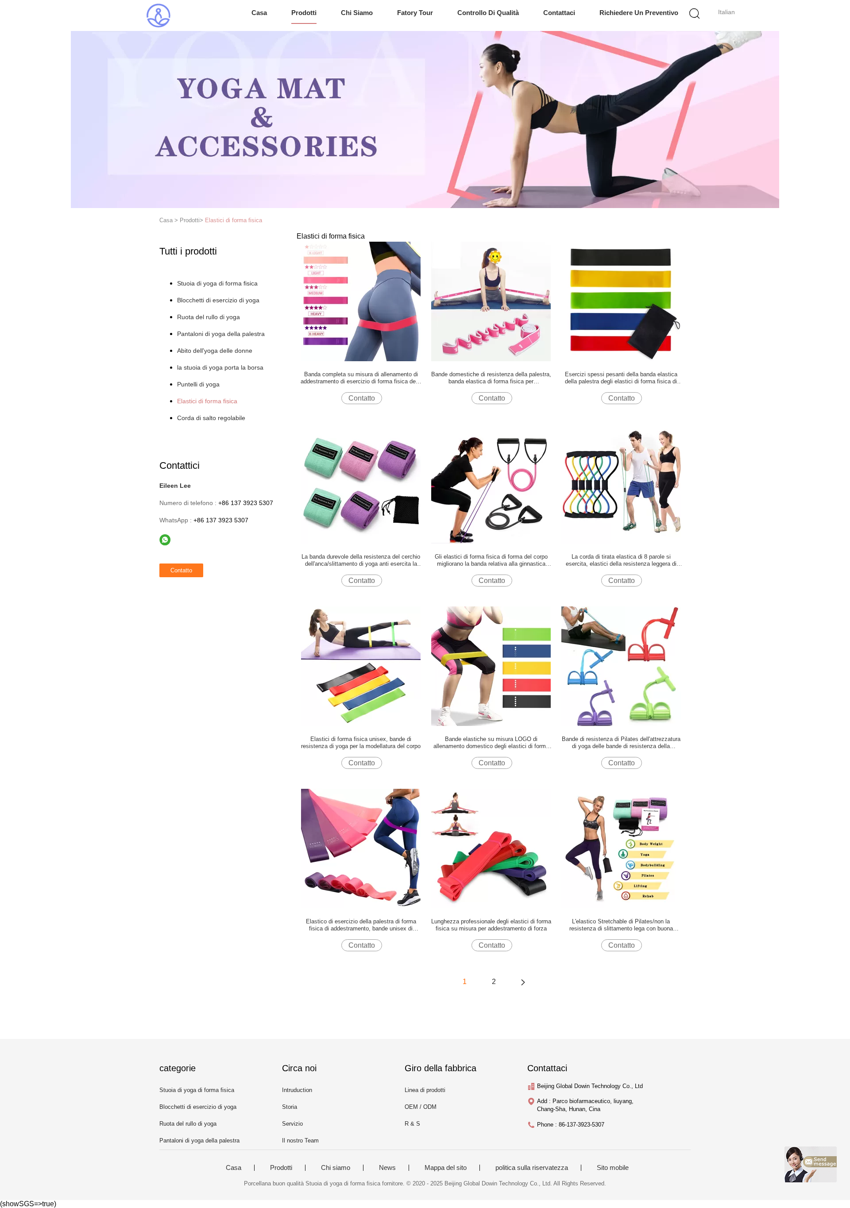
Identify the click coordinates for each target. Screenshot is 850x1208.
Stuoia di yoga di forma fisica (217, 283)
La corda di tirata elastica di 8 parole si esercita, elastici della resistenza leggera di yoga (621, 560)
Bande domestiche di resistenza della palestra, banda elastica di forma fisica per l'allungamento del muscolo (491, 378)
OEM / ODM (421, 1107)
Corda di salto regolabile (211, 417)
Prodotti (304, 12)
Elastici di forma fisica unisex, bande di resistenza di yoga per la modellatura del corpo (361, 742)
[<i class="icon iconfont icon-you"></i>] (523, 982)
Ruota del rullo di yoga (208, 316)
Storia (289, 1107)
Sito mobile (613, 1168)
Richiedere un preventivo (638, 12)
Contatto (361, 398)
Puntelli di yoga (198, 384)
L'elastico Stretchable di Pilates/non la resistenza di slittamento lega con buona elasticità (621, 925)
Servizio (292, 1123)
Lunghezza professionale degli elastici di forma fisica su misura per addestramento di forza (491, 925)
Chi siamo (357, 12)
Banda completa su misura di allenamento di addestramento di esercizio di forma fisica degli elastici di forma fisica (361, 378)
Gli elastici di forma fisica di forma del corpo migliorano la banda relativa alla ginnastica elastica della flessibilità (491, 560)
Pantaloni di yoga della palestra (221, 333)
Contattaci (559, 12)
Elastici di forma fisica (233, 220)
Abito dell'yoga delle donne (214, 350)
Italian (726, 11)
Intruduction (297, 1090)
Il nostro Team (300, 1140)
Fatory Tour (415, 12)
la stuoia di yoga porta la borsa (220, 367)
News (387, 1168)
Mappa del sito (446, 1168)
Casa (259, 12)
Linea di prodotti (425, 1090)
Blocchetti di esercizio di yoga (218, 300)
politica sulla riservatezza (531, 1168)
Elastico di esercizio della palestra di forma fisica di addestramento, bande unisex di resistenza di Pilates (361, 925)
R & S (412, 1123)
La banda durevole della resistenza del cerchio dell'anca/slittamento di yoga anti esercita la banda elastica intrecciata (360, 560)
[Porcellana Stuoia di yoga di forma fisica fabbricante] (158, 15)
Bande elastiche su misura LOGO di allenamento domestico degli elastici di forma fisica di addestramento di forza (491, 743)
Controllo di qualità (488, 12)
